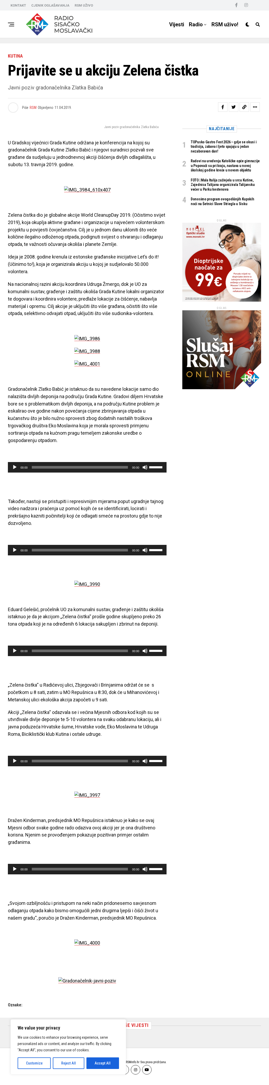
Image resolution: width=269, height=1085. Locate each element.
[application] (87, 467)
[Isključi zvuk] (145, 467)
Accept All (103, 1063)
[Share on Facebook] (222, 107)
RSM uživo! (224, 24)
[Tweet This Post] (233, 107)
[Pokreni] (14, 467)
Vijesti (176, 24)
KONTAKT (18, 5)
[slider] (156, 466)
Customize (34, 1063)
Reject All (68, 1063)
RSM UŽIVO (84, 5)
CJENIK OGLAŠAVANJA (50, 5)
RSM (33, 107)
